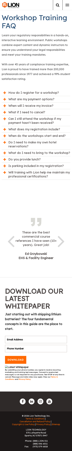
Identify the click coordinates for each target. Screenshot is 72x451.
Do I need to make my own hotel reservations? (32, 144)
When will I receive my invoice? (30, 106)
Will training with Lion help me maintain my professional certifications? (39, 174)
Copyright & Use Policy (23, 424)
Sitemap (56, 424)
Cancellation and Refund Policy (35, 421)
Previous (11, 240)
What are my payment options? (31, 99)
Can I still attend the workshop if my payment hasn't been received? (34, 121)
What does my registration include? (34, 129)
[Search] (57, 5)
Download (16, 359)
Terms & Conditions (35, 418)
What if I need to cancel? (26, 112)
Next (61, 240)
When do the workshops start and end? (37, 136)
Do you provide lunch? (24, 159)
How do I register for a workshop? (33, 93)
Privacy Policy (25, 379)
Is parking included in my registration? (36, 166)
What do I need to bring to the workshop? (39, 153)
